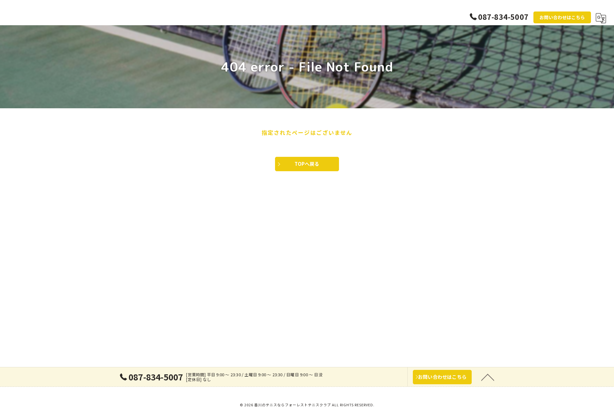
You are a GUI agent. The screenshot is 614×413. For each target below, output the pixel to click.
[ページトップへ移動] (487, 377)
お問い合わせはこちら (562, 17)
